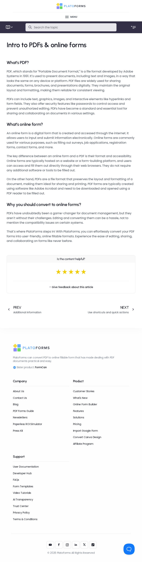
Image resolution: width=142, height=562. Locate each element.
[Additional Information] (36, 309)
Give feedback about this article (72, 287)
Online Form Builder (85, 404)
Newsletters (20, 417)
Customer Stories (83, 391)
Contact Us (20, 398)
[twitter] (84, 545)
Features (78, 411)
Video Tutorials (22, 493)
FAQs (16, 480)
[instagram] (67, 545)
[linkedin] (76, 545)
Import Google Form (85, 431)
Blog (15, 404)
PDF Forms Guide (23, 411)
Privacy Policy (21, 512)
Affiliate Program (83, 444)
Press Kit (18, 431)
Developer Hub (22, 473)
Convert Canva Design (87, 437)
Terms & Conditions (25, 519)
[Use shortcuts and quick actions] (106, 309)
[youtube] (50, 545)
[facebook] (58, 545)
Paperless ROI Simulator (27, 424)
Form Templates (23, 486)
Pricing (77, 424)
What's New (80, 398)
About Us (18, 391)
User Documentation (26, 467)
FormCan (41, 367)
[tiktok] (93, 545)
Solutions (78, 417)
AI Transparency (23, 499)
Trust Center (20, 506)
